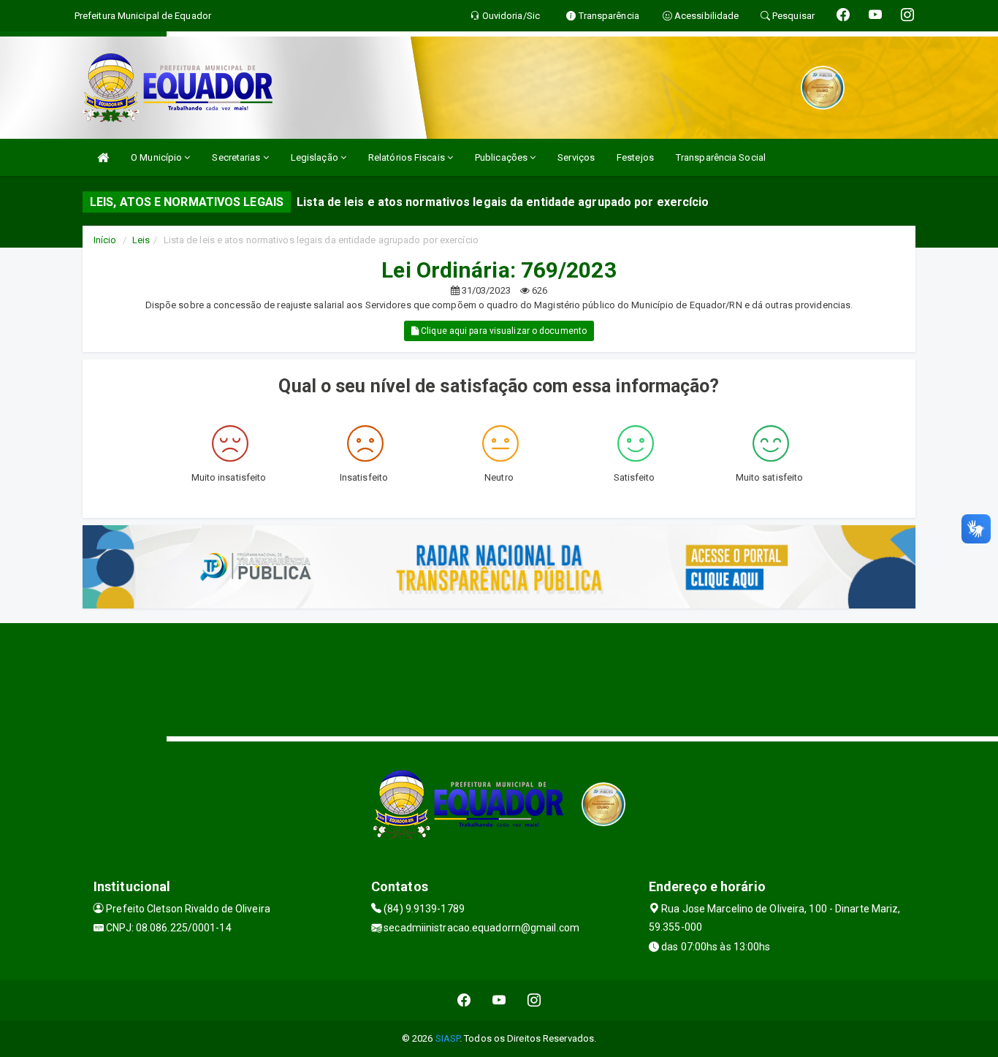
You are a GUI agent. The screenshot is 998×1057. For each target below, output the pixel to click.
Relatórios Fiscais (407, 157)
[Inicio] (103, 157)
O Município (157, 157)
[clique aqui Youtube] (499, 1000)
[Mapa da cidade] (499, 678)
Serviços (576, 157)
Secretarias (237, 157)
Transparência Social (721, 157)
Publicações (502, 157)
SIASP (447, 1038)
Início (105, 239)
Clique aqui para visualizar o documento (503, 331)
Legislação (315, 157)
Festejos (635, 157)
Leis (141, 239)
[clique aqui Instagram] (534, 1000)
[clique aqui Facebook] (464, 1000)
